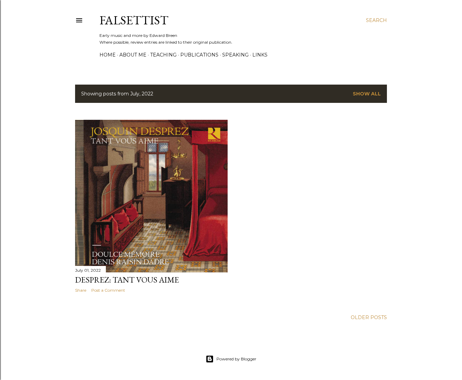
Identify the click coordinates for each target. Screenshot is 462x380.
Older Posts (369, 317)
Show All (367, 94)
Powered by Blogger (236, 358)
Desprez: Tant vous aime (127, 279)
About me (132, 55)
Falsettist (133, 20)
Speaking (235, 55)
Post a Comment (108, 290)
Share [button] (80, 290)
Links (260, 55)
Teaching (163, 55)
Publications (199, 55)
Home (107, 55)
